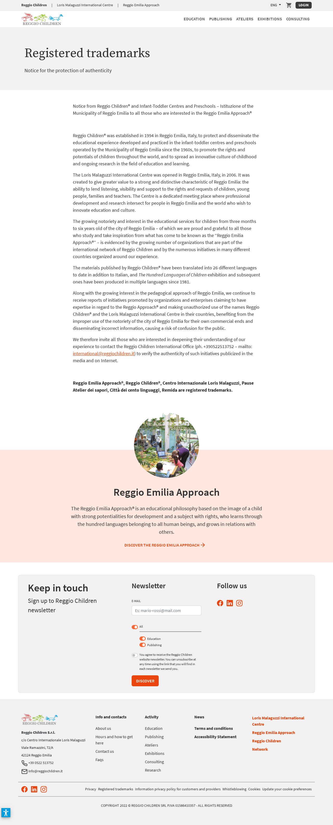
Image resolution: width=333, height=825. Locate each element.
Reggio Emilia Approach (141, 5)
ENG (274, 5)
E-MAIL (136, 601)
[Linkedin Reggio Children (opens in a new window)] (231, 603)
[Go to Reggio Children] (42, 18)
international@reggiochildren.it (103, 353)
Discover (145, 680)
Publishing (220, 18)
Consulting (298, 18)
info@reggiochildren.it (45, 771)
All (141, 626)
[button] (5, 812)
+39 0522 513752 (41, 762)
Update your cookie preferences (287, 789)
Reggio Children (34, 5)
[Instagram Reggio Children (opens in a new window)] (240, 603)
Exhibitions (270, 18)
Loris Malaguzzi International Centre (85, 5)
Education (194, 18)
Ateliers (244, 18)
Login (304, 5)
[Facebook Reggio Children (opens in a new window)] (221, 603)
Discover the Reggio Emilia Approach (162, 545)
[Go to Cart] (289, 5)
